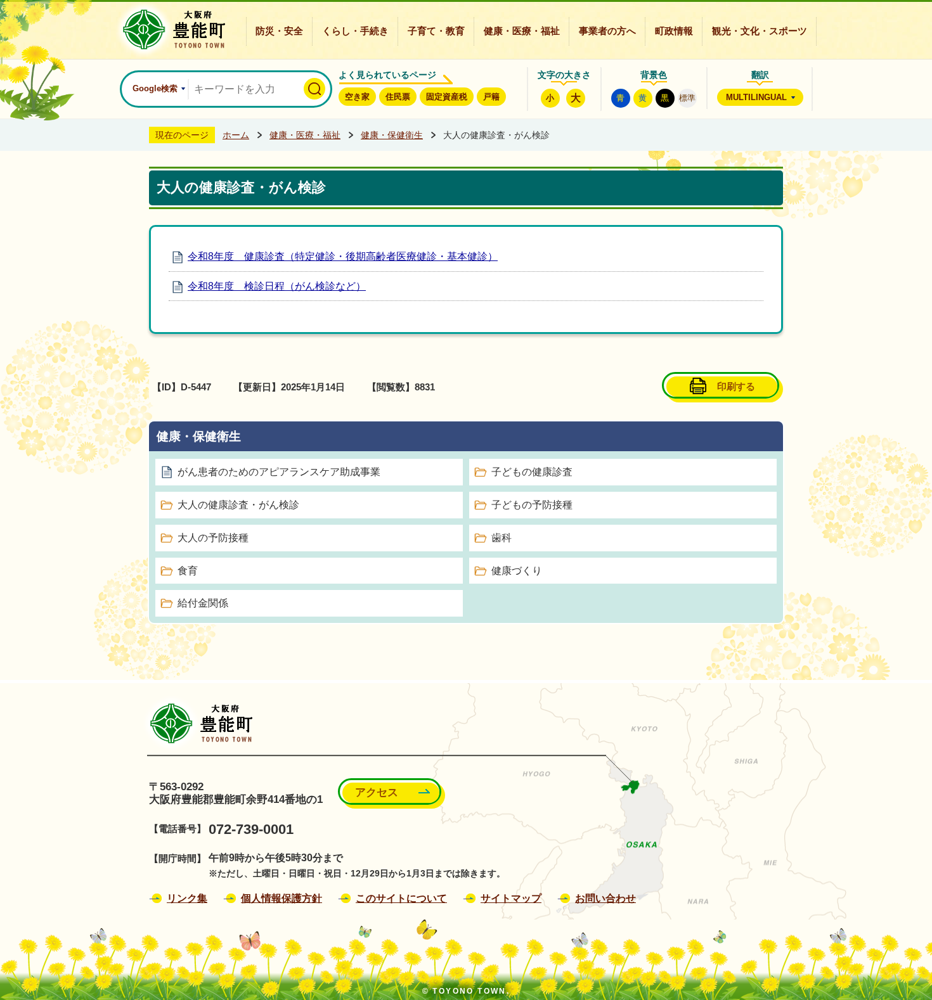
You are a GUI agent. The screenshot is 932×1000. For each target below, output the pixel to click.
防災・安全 (279, 31)
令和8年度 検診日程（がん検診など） (277, 286)
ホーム (236, 135)
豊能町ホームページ (170, 29)
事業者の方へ (607, 31)
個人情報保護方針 (281, 898)
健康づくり (516, 570)
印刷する (736, 386)
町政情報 (674, 31)
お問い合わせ (605, 898)
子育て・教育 (436, 31)
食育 (188, 570)
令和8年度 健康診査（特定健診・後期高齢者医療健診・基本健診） (343, 256)
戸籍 (491, 96)
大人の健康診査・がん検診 (238, 504)
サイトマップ (511, 898)
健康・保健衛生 (392, 135)
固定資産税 (446, 96)
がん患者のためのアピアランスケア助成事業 (279, 471)
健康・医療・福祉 (522, 31)
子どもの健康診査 (532, 471)
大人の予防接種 (213, 537)
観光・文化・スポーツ (759, 31)
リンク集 (187, 898)
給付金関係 (203, 603)
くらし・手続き (355, 31)
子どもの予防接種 (532, 504)
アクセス (376, 792)
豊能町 (197, 723)
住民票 (397, 96)
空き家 (357, 96)
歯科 (501, 537)
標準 (687, 98)
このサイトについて (401, 898)
